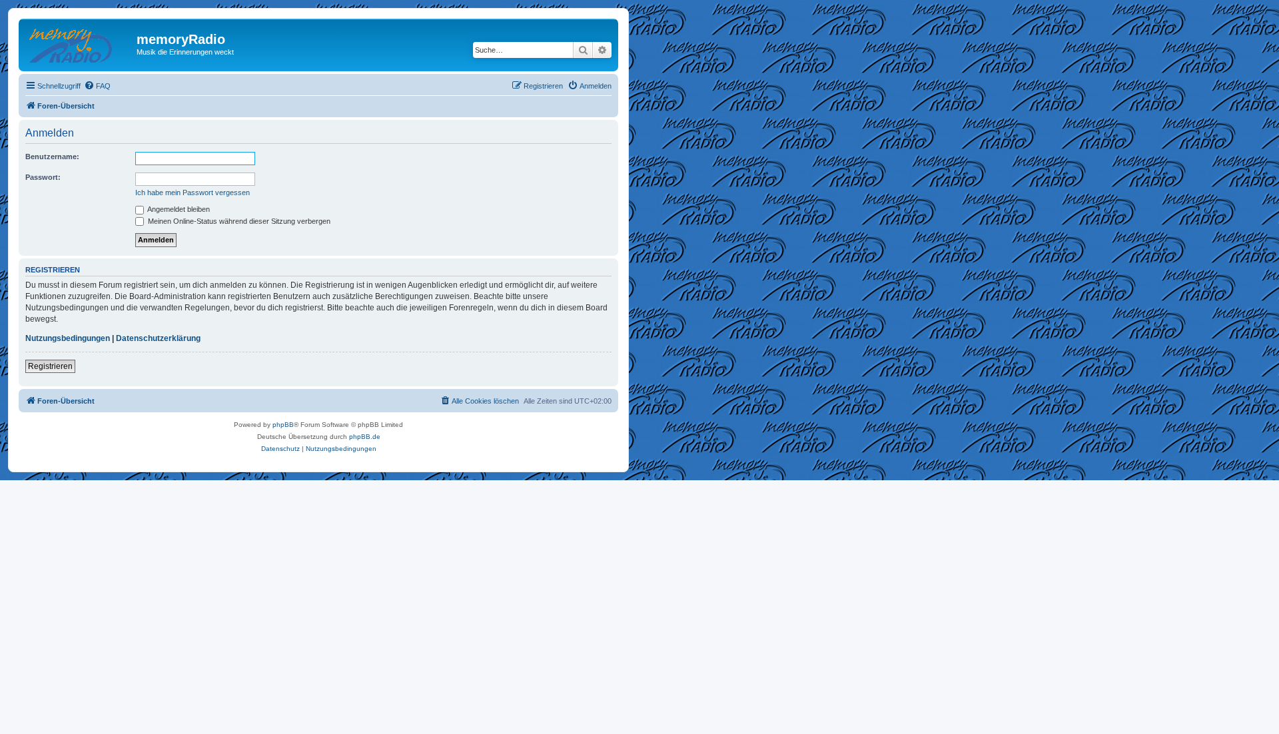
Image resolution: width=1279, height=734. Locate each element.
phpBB (283, 424)
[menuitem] (97, 86)
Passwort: (43, 177)
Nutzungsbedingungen (67, 338)
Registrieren (50, 366)
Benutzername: (52, 157)
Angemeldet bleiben (178, 209)
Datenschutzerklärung (158, 338)
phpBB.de (364, 436)
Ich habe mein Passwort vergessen (192, 192)
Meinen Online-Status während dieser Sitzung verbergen (238, 221)
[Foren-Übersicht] (79, 43)
